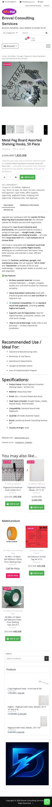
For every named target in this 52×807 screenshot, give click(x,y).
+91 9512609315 (10, 2)
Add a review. (19, 148)
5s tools (15, 190)
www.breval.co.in (22, 438)
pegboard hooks (18, 195)
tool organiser (32, 198)
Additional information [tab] (29, 205)
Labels (40, 550)
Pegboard (28, 56)
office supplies (32, 192)
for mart (31, 190)
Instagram (19, 442)
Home (4, 56)
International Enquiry (33, 5)
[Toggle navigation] (48, 46)
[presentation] (4, 92)
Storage (20, 56)
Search (9, 653)
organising (6, 195)
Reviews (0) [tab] (8, 210)
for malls (23, 190)
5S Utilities (12, 56)
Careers (46, 5)
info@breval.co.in (28, 2)
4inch (9, 190)
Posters (37, 553)
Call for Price (12, 575)
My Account (9, 46)
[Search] (46, 658)
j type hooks (20, 192)
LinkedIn (28, 442)
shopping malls (18, 198)
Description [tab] (8, 205)
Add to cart (29, 177)
